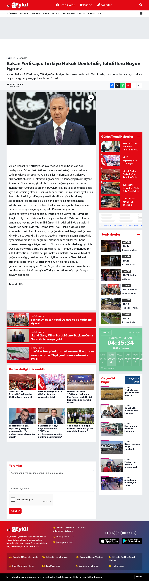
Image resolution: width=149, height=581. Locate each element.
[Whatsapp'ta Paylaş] (122, 85)
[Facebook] (107, 533)
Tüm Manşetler (53, 566)
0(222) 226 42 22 (64, 537)
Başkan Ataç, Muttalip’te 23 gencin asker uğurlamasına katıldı (130, 277)
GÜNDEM (12, 13)
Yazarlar (106, 5)
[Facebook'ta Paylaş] (112, 85)
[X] (112, 533)
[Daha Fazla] (128, 85)
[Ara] (140, 5)
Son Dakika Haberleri (89, 566)
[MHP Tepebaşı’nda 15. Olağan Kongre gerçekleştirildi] (51, 381)
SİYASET (25, 13)
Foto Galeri (67, 5)
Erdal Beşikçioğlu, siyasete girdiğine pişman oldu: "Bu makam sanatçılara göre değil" (22, 431)
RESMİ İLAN (94, 13)
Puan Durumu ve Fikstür (23, 566)
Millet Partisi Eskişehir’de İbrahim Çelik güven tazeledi (20, 394)
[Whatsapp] (128, 533)
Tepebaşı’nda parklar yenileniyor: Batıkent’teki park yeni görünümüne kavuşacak (129, 306)
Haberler (11, 58)
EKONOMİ (69, 13)
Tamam (139, 577)
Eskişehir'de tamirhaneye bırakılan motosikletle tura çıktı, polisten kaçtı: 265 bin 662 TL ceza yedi (130, 262)
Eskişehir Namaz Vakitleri (91, 557)
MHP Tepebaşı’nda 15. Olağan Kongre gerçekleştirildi (50, 394)
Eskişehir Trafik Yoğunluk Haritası (122, 558)
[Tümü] (138, 234)
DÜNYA (56, 13)
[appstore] (109, 541)
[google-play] (131, 541)
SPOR (46, 13)
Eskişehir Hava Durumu (57, 557)
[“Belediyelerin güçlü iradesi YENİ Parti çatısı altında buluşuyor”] (80, 416)
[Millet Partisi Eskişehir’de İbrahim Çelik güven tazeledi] (22, 381)
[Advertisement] (74, 28)
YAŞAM (81, 13)
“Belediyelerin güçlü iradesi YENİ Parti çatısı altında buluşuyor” (80, 428)
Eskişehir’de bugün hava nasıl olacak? (131, 320)
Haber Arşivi (118, 566)
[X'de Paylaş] (117, 85)
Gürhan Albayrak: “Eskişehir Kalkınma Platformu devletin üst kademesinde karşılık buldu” (79, 397)
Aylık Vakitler (108, 369)
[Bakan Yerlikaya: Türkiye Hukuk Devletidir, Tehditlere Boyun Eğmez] (51, 118)
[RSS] (133, 533)
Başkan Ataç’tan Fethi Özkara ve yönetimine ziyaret (130, 291)
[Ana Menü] (141, 13)
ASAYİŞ (36, 13)
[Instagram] (118, 533)
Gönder (15, 511)
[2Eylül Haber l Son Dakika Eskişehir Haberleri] (17, 5)
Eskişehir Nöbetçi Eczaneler (26, 557)
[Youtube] (123, 533)
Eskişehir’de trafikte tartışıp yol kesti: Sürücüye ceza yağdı (130, 248)
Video (88, 5)
